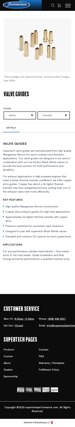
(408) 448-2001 (57, 318)
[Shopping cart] (59, 5)
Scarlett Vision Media (52, 422)
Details (11, 127)
